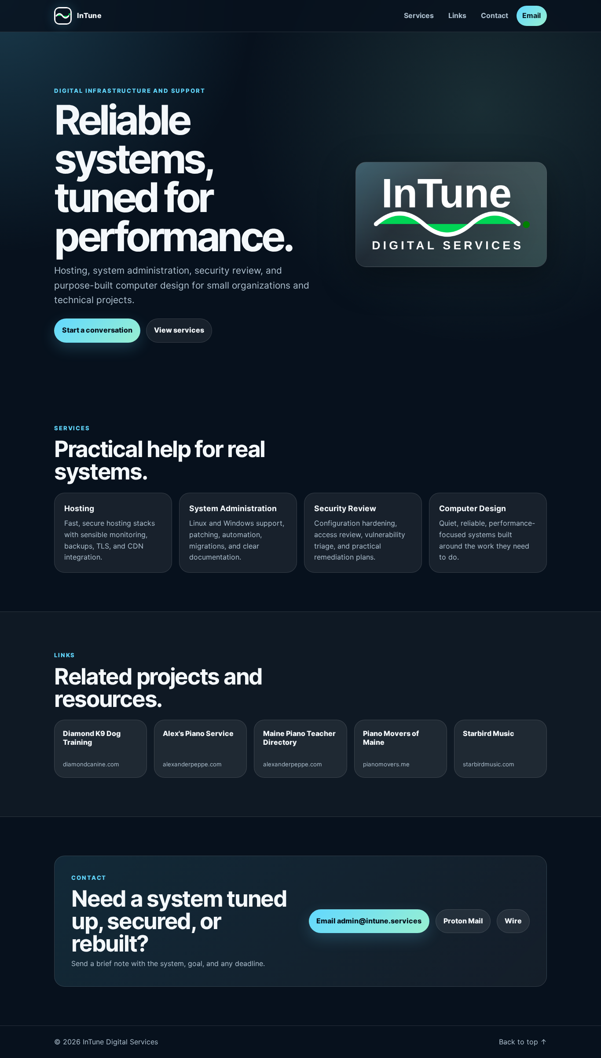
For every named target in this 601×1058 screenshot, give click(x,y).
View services (179, 330)
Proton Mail (463, 920)
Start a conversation (97, 330)
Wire (513, 920)
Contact (494, 15)
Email (531, 15)
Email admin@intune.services (368, 920)
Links (457, 15)
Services (419, 15)
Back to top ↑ (523, 1041)
